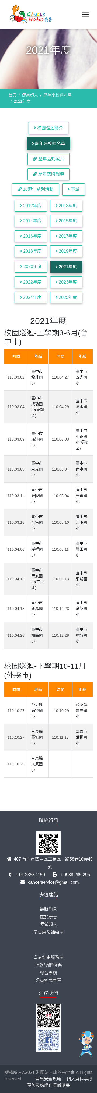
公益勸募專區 (48, 980)
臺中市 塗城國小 (81, 635)
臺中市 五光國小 (81, 377)
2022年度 (31, 282)
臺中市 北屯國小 (81, 522)
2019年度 (67, 251)
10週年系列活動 (38, 189)
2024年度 (31, 297)
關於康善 (48, 917)
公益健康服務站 (48, 957)
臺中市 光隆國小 (37, 496)
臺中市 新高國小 (37, 609)
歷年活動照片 (50, 159)
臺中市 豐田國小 (81, 549)
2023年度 (67, 282)
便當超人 (30, 95)
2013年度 (67, 205)
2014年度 (31, 220)
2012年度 (31, 205)
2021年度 (67, 266)
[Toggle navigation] (85, 14)
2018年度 (31, 251)
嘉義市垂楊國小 (81, 737)
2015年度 (67, 220)
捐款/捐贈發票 (48, 965)
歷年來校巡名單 (57, 95)
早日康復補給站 (48, 932)
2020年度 (32, 266)
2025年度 (67, 297)
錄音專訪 (48, 973)
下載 (74, 189)
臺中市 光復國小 (81, 496)
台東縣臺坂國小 (37, 737)
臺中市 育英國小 (81, 609)
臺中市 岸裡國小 (37, 549)
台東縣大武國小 (37, 764)
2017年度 (67, 236)
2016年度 (31, 236)
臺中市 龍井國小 (37, 377)
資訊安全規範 (48, 1079)
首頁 (12, 95)
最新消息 (48, 909)
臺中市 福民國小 (37, 635)
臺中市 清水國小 (81, 407)
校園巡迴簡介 (49, 128)
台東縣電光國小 (81, 711)
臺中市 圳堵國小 (37, 522)
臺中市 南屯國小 (81, 469)
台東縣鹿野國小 (37, 711)
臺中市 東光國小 (37, 469)
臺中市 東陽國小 (81, 579)
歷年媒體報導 (50, 174)
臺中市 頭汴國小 (37, 439)
